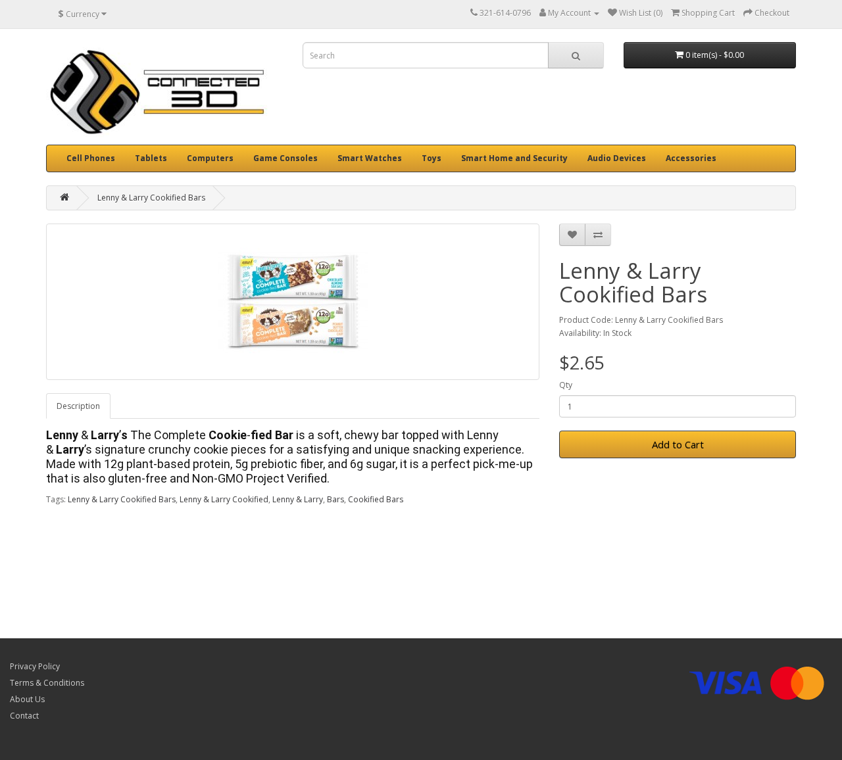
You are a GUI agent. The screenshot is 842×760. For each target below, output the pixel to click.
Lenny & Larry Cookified (224, 499)
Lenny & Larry (297, 499)
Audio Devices (616, 158)
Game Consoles (285, 158)
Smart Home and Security (514, 158)
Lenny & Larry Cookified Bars (151, 197)
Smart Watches (369, 158)
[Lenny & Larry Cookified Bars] (292, 302)
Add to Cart (678, 444)
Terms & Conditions (47, 682)
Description (78, 406)
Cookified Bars (375, 499)
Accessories (691, 158)
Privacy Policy (35, 666)
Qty (565, 385)
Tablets (151, 158)
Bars (335, 499)
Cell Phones (90, 158)
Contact (24, 715)
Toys (431, 158)
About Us (27, 699)
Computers (210, 158)
